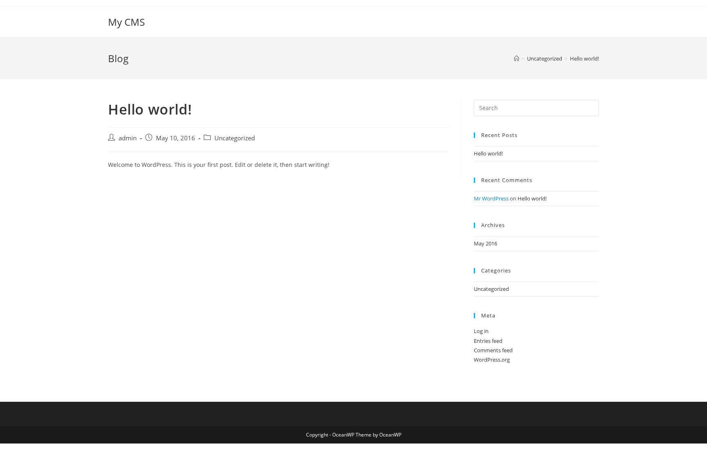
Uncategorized (234, 138)
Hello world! (584, 58)
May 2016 (485, 243)
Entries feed (488, 340)
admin (128, 138)
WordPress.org (492, 359)
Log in (481, 331)
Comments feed (493, 350)
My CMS (126, 22)
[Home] (516, 58)
